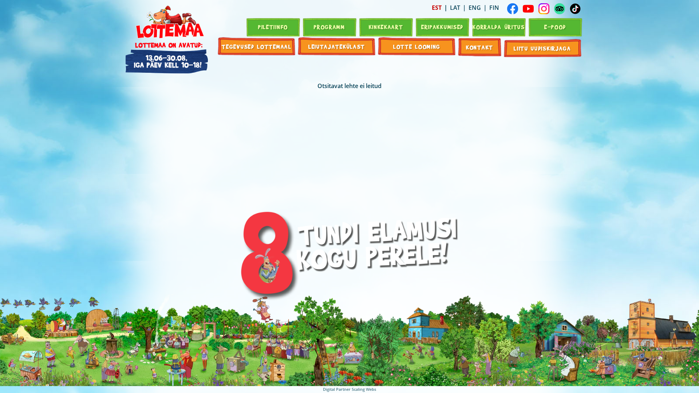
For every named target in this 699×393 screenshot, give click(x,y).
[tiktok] (575, 8)
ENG (475, 8)
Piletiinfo (273, 27)
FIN (494, 8)
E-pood (555, 27)
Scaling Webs (364, 389)
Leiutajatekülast (336, 46)
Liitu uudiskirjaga (542, 48)
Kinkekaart (386, 27)
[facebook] (512, 8)
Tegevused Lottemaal (256, 46)
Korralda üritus (499, 27)
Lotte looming (417, 46)
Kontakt (479, 47)
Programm (329, 27)
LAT (455, 8)
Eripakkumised (442, 27)
